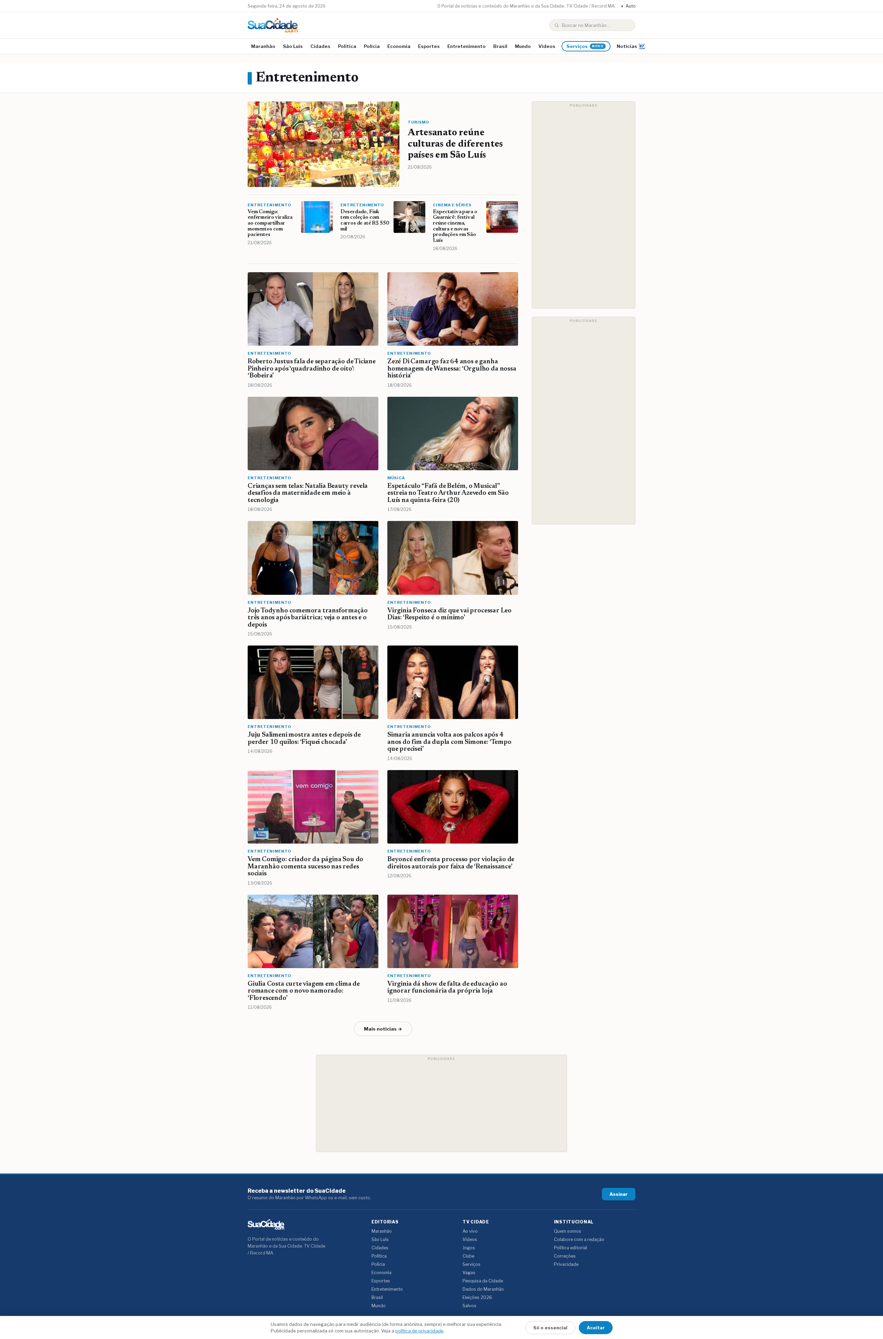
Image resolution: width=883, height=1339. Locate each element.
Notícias (627, 46)
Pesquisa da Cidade (483, 1280)
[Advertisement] (583, 204)
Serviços (585, 46)
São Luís (293, 46)
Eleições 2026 (477, 1297)
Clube (468, 1256)
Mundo (523, 46)
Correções (565, 1256)
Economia (398, 46)
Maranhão (263, 46)
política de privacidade (419, 1330)
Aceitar (596, 1327)
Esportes (429, 46)
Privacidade (566, 1264)
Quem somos (567, 1231)
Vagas (469, 1272)
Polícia (372, 46)
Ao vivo (470, 1231)
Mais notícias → (383, 1029)
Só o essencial (550, 1327)
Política (347, 46)
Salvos (469, 1305)
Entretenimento (466, 46)
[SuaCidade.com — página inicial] (273, 25)
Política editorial (570, 1247)
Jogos (469, 1247)
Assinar (618, 1194)
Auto (628, 6)
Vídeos (546, 46)
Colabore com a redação (579, 1239)
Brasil (500, 46)
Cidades (320, 46)
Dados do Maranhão (483, 1289)
